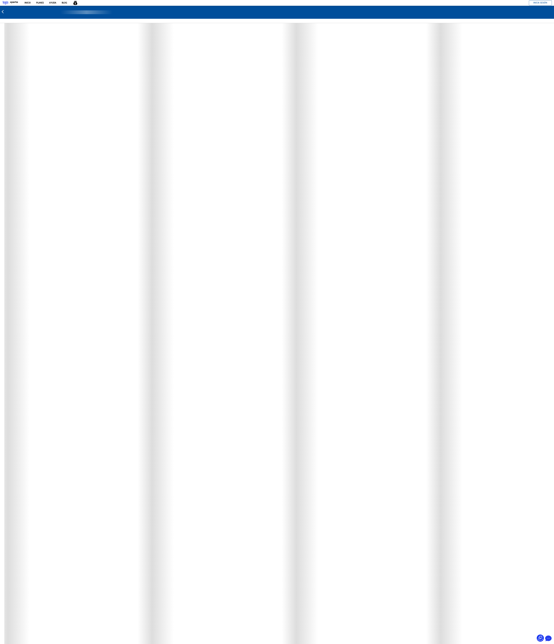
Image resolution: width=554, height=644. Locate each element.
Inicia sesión (540, 2)
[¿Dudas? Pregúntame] (540, 638)
